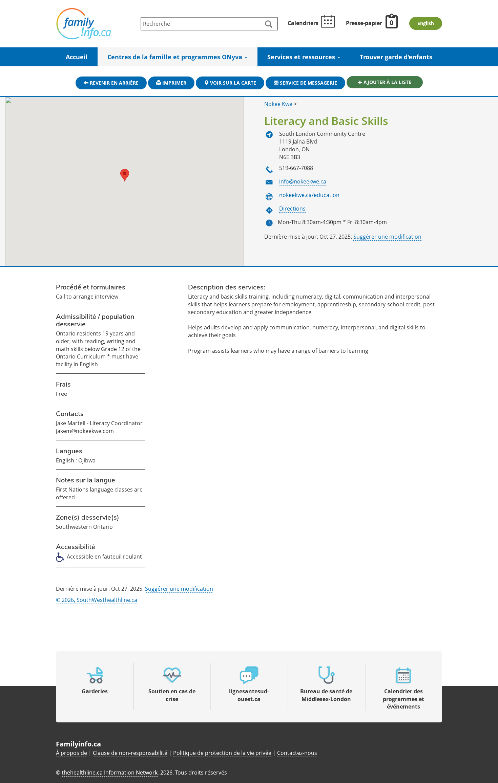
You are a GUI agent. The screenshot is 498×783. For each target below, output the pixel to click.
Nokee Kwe (278, 104)
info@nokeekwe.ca (302, 181)
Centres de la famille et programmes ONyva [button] (175, 57)
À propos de (71, 753)
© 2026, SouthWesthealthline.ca (96, 600)
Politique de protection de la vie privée (222, 753)
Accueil (77, 57)
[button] (124, 175)
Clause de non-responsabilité (130, 753)
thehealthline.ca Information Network (110, 772)
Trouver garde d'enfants (396, 57)
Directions (292, 208)
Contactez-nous (297, 753)
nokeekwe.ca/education (309, 195)
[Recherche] (268, 24)
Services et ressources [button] (302, 57)
